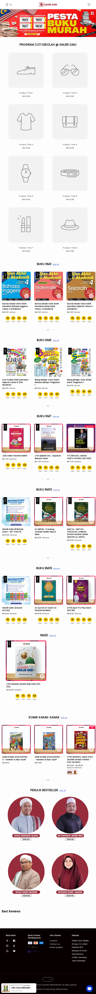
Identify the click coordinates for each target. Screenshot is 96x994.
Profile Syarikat (56, 947)
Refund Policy (62, 989)
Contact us (55, 944)
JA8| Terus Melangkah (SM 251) (21, 987)
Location (53, 941)
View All (62, 790)
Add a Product (48, 163)
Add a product (72, 153)
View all (56, 264)
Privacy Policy (49, 989)
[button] (7, 4)
